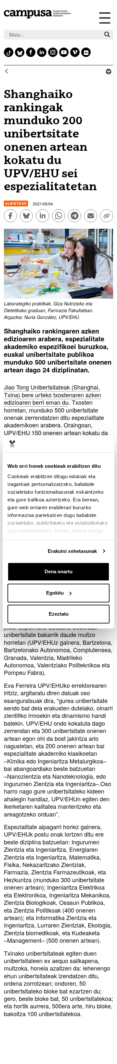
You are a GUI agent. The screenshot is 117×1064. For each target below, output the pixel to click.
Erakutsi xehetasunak (72, 551)
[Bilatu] (107, 34)
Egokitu (55, 593)
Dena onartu (58, 571)
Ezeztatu (59, 614)
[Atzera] (6, 72)
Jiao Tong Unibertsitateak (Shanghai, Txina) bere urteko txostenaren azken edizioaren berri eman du (52, 394)
